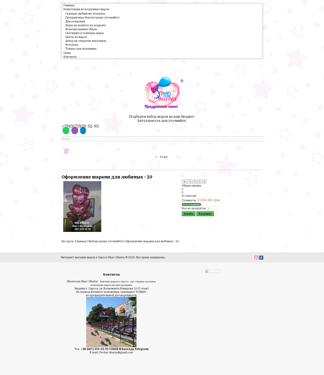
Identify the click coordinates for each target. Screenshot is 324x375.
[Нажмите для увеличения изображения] (82, 206)
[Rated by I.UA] (212, 271)
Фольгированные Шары (81, 29)
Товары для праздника (81, 48)
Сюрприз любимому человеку (85, 13)
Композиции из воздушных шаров (86, 9)
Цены (67, 52)
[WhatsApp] (66, 130)
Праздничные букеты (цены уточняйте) (92, 17)
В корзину (205, 213)
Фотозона (71, 44)
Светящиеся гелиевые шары (84, 33)
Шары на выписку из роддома (85, 25)
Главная (68, 5)
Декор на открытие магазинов (85, 40)
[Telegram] (83, 130)
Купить (188, 213)
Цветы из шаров (76, 37)
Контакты (70, 56)
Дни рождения (75, 21)
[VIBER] (75, 130)
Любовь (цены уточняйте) (105, 241)
